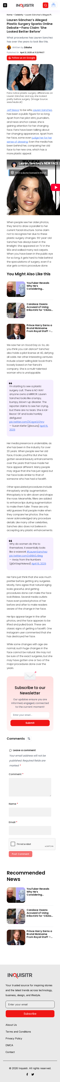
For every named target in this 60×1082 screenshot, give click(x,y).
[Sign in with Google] (53, 5)
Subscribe (30, 1013)
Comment (16, 774)
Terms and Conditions (18, 1031)
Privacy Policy (14, 1038)
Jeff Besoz (13, 110)
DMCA (9, 1045)
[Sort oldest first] (29, 738)
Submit (30, 723)
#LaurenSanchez (37, 552)
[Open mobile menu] (5, 5)
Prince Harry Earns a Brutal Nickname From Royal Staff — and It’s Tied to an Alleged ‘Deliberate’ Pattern (39, 332)
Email (13, 822)
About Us (11, 1024)
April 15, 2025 (39, 563)
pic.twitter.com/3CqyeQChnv (26, 422)
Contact (10, 1052)
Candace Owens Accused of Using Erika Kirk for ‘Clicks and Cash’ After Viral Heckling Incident (40, 310)
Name (13, 804)
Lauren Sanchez (42, 110)
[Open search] (45, 5)
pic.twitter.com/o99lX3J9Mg (26, 556)
